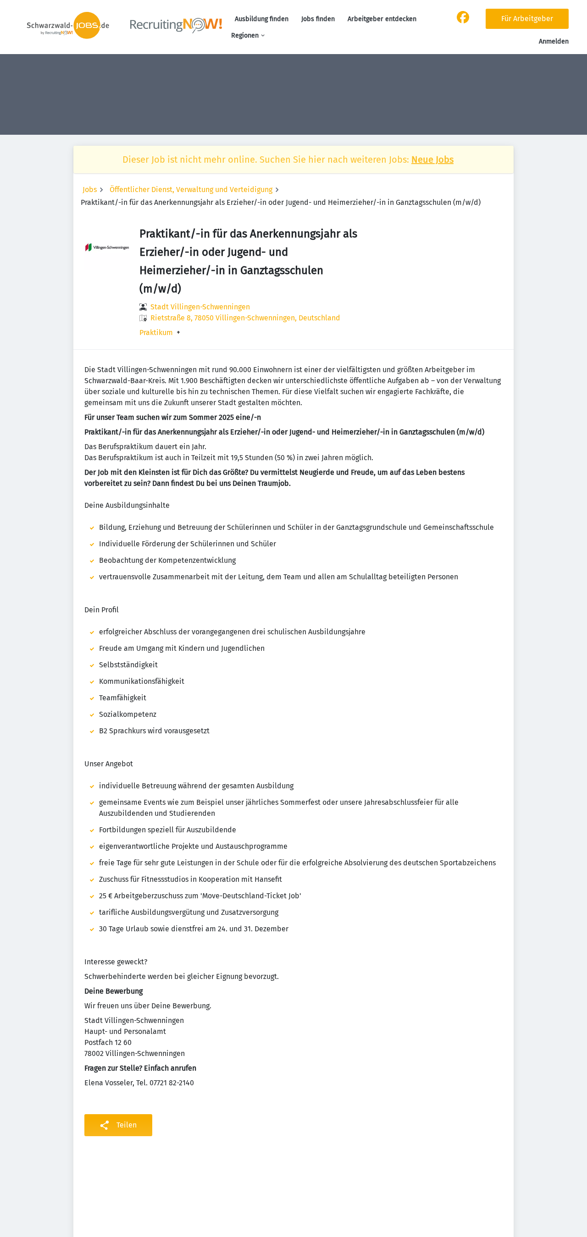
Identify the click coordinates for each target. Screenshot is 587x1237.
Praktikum (156, 333)
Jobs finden (318, 19)
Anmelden (554, 41)
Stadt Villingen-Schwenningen (200, 306)
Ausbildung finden (261, 19)
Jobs (90, 189)
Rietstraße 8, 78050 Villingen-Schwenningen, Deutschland (245, 317)
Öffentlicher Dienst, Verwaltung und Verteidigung (191, 189)
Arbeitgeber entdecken (382, 19)
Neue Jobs (432, 159)
